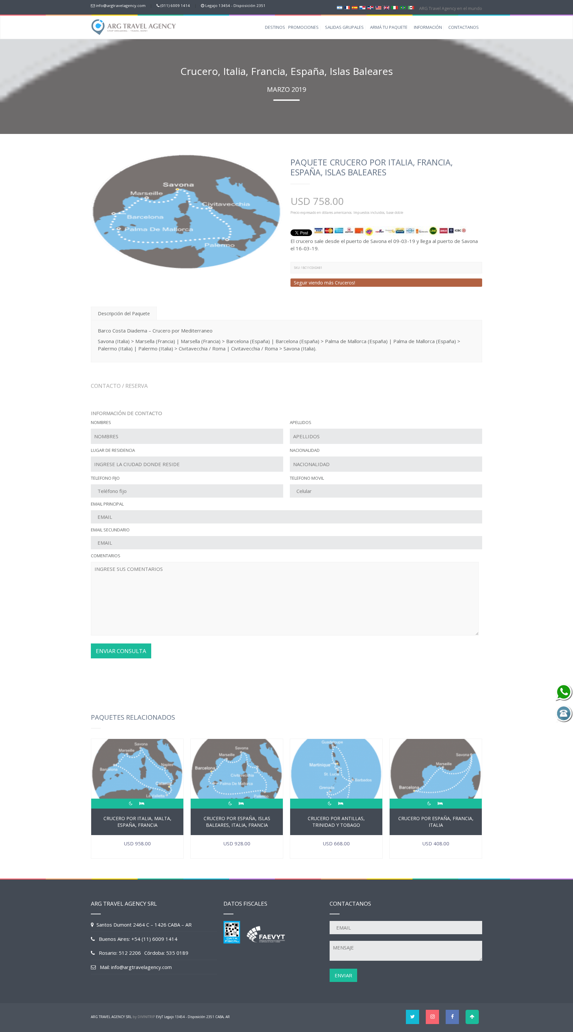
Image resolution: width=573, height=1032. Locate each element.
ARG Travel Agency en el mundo (450, 8)
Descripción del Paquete (124, 313)
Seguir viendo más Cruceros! (324, 282)
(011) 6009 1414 (175, 5)
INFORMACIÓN (428, 27)
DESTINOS (275, 27)
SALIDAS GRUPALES (344, 27)
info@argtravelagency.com (121, 5)
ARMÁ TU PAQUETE (389, 27)
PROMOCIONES (303, 27)
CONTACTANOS (463, 27)
